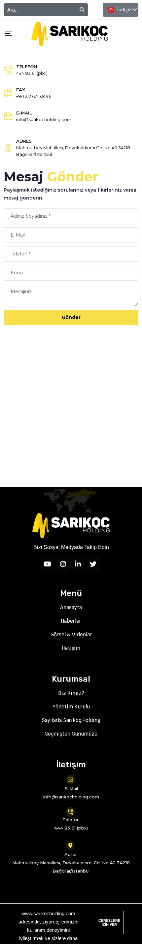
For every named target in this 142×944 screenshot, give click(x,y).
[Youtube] (47, 564)
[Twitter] (93, 564)
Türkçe (123, 9)
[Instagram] (63, 564)
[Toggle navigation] (6, 34)
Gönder (71, 317)
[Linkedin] (78, 564)
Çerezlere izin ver (109, 922)
